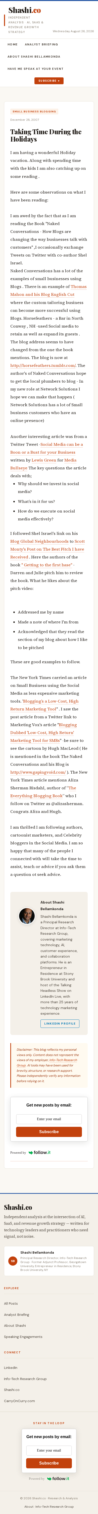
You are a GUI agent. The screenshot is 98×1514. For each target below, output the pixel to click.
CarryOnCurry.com (19, 1401)
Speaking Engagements (23, 1337)
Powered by (18, 1152)
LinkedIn (10, 1368)
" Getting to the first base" (46, 565)
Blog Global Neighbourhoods (39, 541)
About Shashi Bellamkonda (34, 57)
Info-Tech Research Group (25, 1379)
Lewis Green (44, 460)
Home (13, 44)
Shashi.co (12, 1390)
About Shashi (15, 1325)
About (28, 1507)
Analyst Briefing (41, 44)
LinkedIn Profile (60, 1024)
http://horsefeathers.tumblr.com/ (42, 365)
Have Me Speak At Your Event (36, 69)
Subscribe (47, 80)
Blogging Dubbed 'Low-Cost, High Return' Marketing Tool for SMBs (43, 732)
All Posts (11, 1303)
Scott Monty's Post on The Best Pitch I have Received (47, 549)
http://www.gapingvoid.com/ (38, 772)
